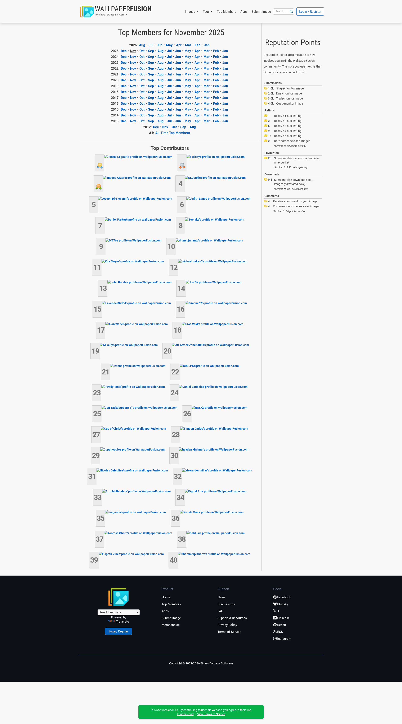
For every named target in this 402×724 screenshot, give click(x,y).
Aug (142, 45)
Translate (122, 621)
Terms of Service (229, 632)
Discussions (226, 604)
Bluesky (282, 604)
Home (166, 597)
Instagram (284, 639)
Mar (188, 45)
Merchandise (171, 625)
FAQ (220, 611)
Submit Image (261, 11)
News (221, 597)
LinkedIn (283, 618)
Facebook (284, 597)
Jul (151, 45)
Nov (133, 57)
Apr (179, 45)
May (169, 45)
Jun (159, 45)
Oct (141, 51)
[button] (116, 11)
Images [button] (190, 11)
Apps (243, 11)
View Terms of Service (211, 714)
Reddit (281, 625)
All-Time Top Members (172, 133)
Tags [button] (206, 11)
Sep (151, 51)
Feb (197, 45)
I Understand (185, 714)
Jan (207, 45)
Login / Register (310, 11)
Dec (123, 51)
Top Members (226, 11)
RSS (280, 632)
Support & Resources (232, 618)
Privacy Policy (227, 625)
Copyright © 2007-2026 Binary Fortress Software (201, 663)
